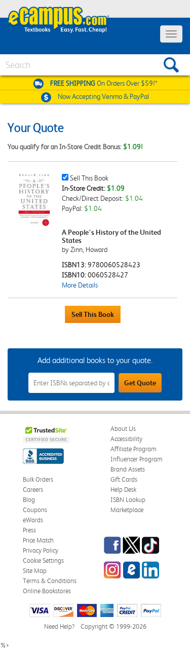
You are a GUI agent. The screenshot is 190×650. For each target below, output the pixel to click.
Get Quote (140, 383)
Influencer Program (136, 459)
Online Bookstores (47, 591)
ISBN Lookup (127, 499)
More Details (80, 285)
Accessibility (126, 439)
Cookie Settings (43, 560)
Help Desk (123, 489)
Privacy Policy (40, 550)
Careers (33, 489)
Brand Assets (127, 469)
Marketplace (126, 510)
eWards (33, 520)
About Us (123, 428)
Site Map (35, 570)
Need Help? (59, 626)
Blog (29, 499)
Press (29, 530)
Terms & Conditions (50, 581)
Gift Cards (123, 479)
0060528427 (108, 275)
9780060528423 (114, 265)
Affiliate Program (133, 449)
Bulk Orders (38, 479)
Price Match (38, 540)
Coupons (35, 510)
